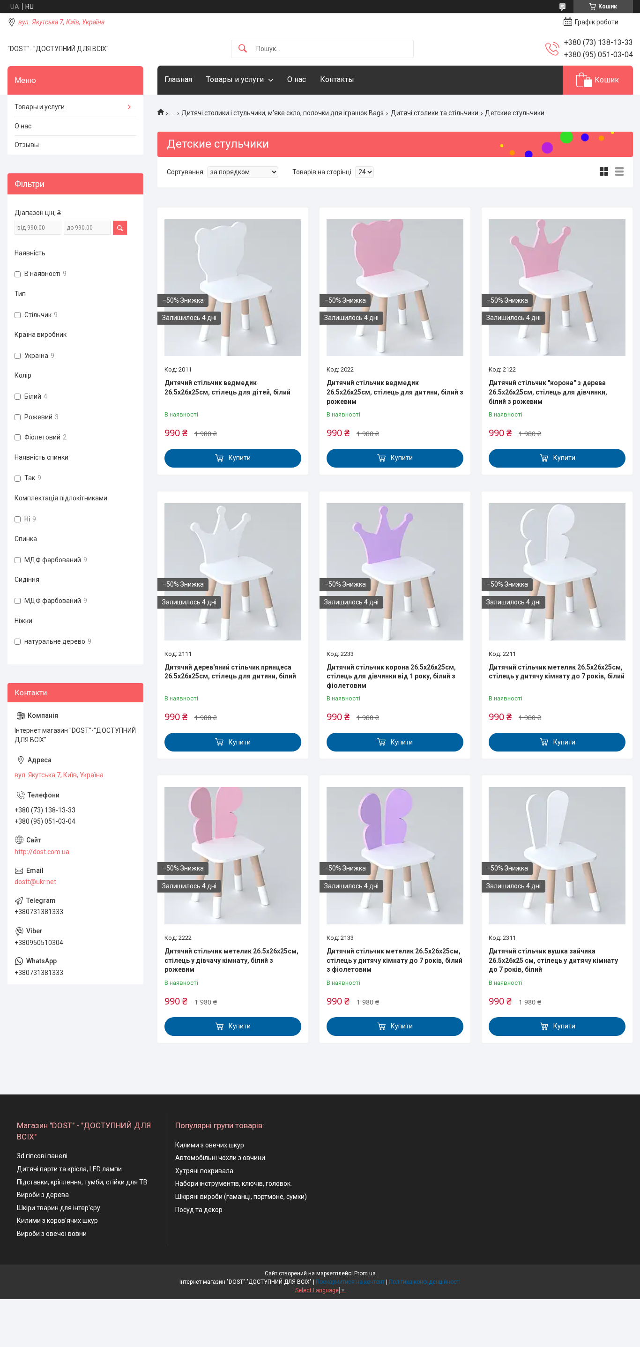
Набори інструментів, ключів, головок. (233, 1183)
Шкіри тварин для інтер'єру (58, 1208)
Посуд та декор (199, 1209)
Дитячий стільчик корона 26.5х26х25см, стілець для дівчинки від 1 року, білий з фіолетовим (391, 676)
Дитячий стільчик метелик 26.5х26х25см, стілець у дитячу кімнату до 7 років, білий (557, 671)
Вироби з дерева (43, 1194)
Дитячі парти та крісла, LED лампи (69, 1169)
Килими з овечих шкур (209, 1145)
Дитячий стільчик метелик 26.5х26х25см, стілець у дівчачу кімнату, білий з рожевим (231, 960)
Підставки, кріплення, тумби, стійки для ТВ (82, 1182)
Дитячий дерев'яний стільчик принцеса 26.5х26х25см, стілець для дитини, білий (230, 671)
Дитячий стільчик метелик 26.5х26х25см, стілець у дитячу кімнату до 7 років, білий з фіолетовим (394, 960)
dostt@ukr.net (35, 882)
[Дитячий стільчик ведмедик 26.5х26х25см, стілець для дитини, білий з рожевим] (395, 287)
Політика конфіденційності (425, 1282)
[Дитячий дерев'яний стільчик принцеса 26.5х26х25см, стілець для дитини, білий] (232, 571)
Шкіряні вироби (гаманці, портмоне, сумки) (241, 1196)
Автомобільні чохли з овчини (220, 1157)
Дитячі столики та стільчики (434, 113)
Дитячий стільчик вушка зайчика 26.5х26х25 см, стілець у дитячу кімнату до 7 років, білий (553, 960)
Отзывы (27, 145)
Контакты (337, 79)
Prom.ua (365, 1273)
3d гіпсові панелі (42, 1156)
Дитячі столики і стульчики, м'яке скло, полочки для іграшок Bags (282, 113)
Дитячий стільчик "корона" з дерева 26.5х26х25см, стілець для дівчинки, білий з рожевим (548, 392)
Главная (178, 79)
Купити (240, 457)
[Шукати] (242, 49)
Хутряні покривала (204, 1171)
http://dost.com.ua (42, 852)
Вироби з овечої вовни (52, 1233)
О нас (296, 79)
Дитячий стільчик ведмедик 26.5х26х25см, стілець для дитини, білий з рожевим (395, 392)
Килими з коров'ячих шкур (57, 1220)
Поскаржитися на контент (350, 1282)
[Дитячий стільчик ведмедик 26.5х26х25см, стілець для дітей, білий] (232, 287)
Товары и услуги (235, 79)
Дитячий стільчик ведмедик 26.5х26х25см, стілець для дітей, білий (227, 387)
